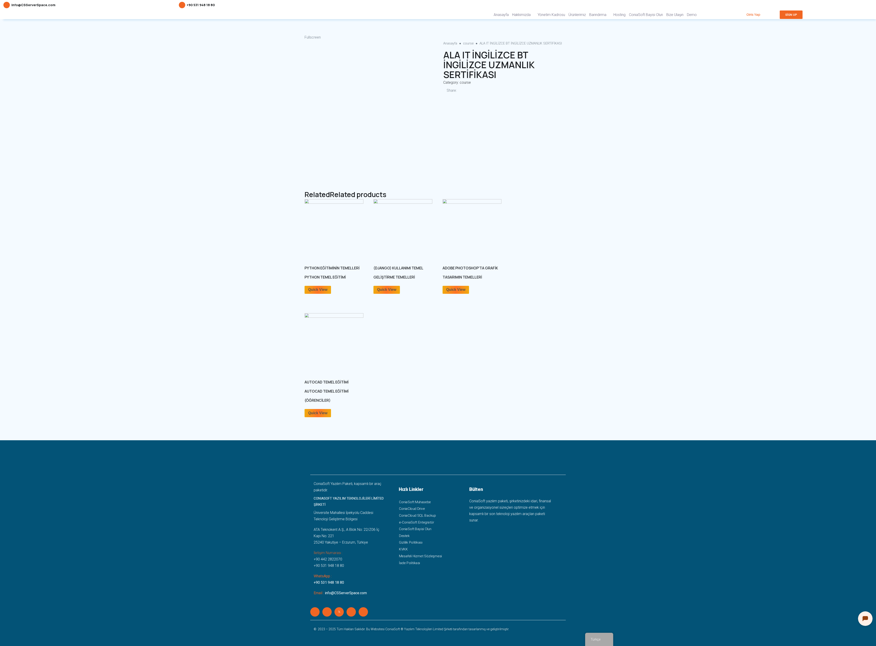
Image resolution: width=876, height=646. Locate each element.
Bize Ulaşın (674, 15)
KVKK (403, 549)
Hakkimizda (521, 15)
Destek (404, 536)
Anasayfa (501, 15)
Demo (692, 15)
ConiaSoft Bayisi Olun (646, 15)
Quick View (317, 290)
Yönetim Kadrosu (551, 15)
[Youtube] (363, 612)
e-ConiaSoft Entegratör (416, 522)
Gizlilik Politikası (410, 543)
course (468, 43)
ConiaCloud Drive (412, 509)
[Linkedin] (315, 612)
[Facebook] (327, 612)
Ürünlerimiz (577, 15)
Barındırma (597, 15)
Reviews (313, 179)
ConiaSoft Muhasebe (415, 502)
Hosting (619, 15)
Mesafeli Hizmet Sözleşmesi (420, 556)
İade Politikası (409, 563)
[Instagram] (351, 612)
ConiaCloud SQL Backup (417, 515)
